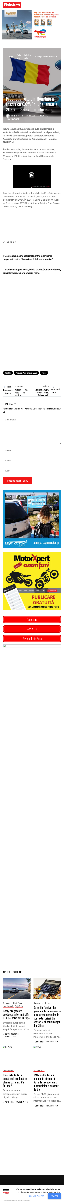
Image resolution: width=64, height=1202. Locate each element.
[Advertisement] (32, 335)
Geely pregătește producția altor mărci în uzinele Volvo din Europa (16, 1014)
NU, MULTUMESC (36, 1196)
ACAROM (8, 372)
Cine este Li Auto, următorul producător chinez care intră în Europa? (15, 1080)
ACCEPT (54, 1196)
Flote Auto (15, 116)
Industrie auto (27, 56)
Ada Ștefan (39, 1042)
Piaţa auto (19, 56)
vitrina (44, 372)
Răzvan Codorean (11, 1034)
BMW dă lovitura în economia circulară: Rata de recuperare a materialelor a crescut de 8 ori (46, 1082)
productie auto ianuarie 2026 (26, 372)
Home (11, 56)
